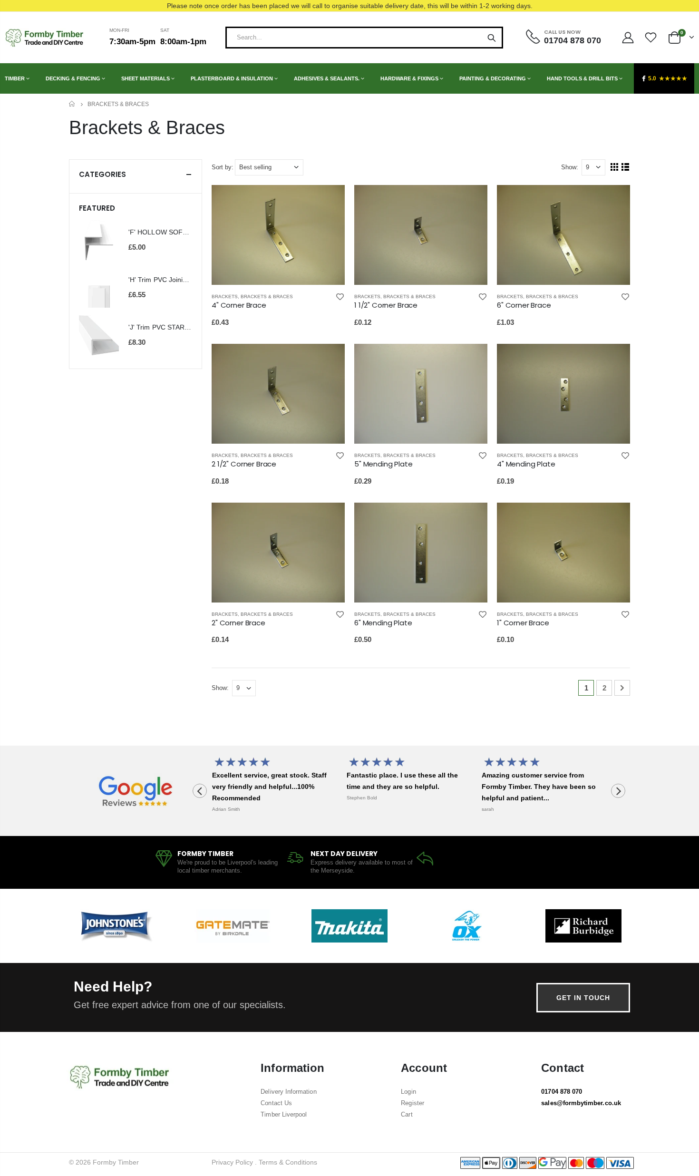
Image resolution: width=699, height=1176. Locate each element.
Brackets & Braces (267, 296)
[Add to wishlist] (340, 296)
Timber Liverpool (284, 1114)
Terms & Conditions (288, 1162)
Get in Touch (583, 997)
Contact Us (276, 1103)
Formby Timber (116, 1162)
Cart (406, 1114)
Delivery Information (288, 1091)
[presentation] (200, 791)
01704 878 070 (561, 1091)
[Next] (622, 688)
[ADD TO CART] (329, 200)
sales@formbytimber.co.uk (581, 1103)
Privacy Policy (232, 1162)
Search (492, 37)
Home (72, 103)
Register (412, 1103)
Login (408, 1091)
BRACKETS (225, 296)
